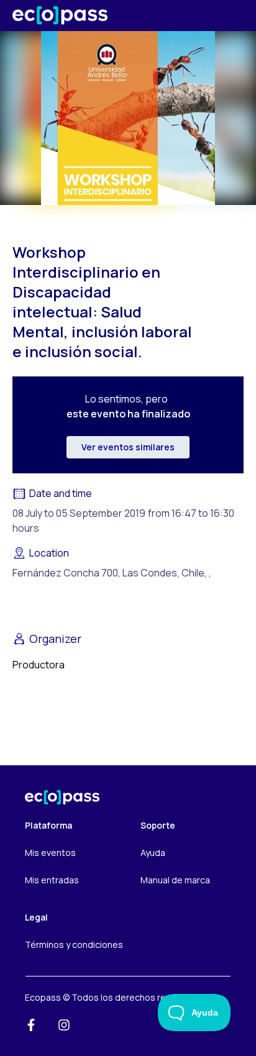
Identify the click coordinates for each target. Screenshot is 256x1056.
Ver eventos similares (128, 447)
